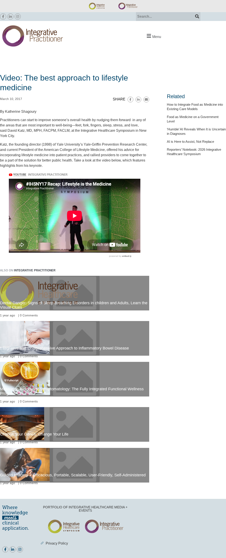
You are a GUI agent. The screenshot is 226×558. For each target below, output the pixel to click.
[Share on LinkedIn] (138, 99)
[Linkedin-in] (10, 16)
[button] (153, 36)
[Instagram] (18, 16)
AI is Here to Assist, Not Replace (190, 141)
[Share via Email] (146, 99)
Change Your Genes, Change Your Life (34, 434)
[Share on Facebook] (130, 99)
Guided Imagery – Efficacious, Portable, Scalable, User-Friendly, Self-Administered (73, 475)
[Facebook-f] (3, 16)
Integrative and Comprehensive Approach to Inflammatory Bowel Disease (64, 348)
